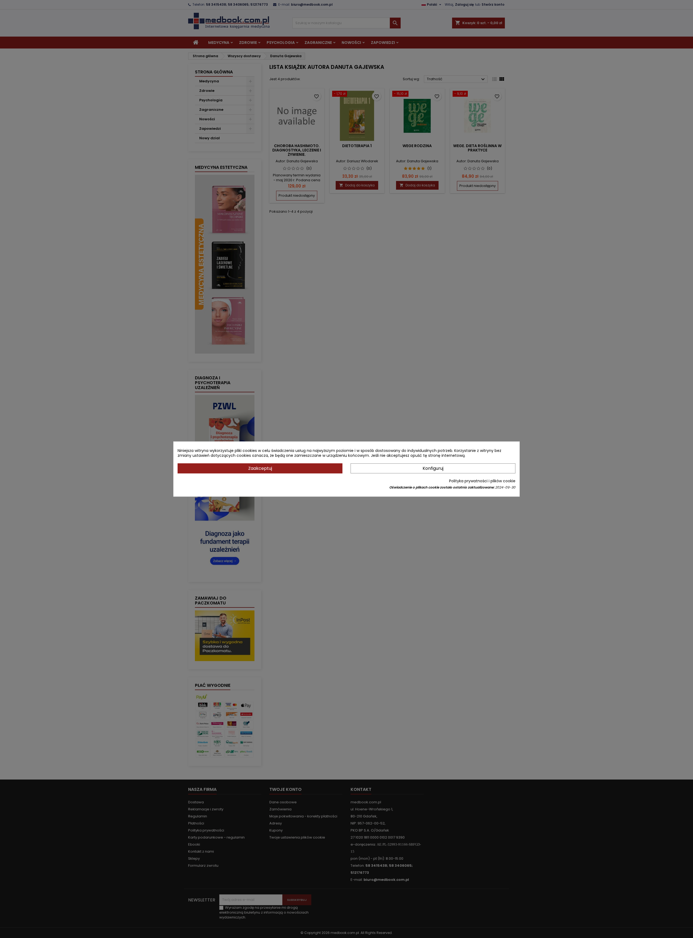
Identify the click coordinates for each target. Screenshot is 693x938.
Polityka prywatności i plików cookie (482, 480)
